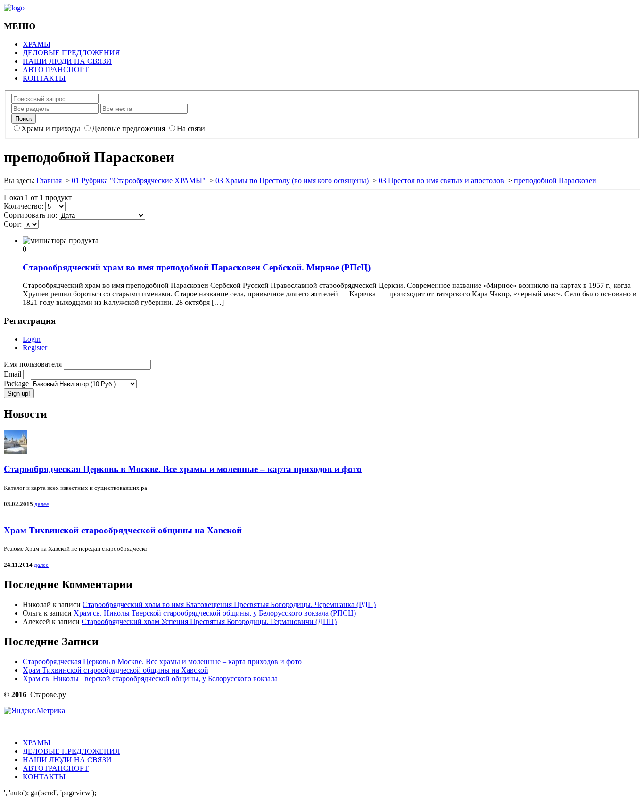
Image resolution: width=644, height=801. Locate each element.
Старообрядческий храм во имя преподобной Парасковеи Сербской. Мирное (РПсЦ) (197, 267)
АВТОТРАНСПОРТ (56, 70)
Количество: (23, 206)
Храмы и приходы (50, 129)
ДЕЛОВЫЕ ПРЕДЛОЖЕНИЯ (71, 53)
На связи (191, 129)
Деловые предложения (128, 129)
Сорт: (13, 224)
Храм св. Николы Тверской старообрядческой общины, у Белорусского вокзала (150, 679)
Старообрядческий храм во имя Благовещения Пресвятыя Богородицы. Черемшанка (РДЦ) (229, 604)
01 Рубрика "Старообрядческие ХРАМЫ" (139, 181)
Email (13, 374)
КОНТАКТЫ (44, 78)
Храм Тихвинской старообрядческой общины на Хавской (123, 530)
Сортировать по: (30, 215)
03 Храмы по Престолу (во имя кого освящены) (292, 181)
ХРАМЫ (36, 44)
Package (17, 383)
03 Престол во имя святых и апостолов (441, 181)
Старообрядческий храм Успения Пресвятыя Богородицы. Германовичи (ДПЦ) (209, 621)
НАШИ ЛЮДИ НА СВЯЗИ (67, 61)
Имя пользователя (34, 364)
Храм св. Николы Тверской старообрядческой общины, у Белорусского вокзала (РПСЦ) (215, 613)
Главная (49, 181)
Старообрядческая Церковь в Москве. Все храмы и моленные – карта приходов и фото (183, 469)
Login (32, 339)
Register (35, 348)
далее (41, 503)
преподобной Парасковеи (555, 181)
